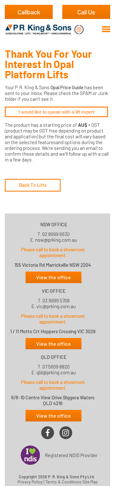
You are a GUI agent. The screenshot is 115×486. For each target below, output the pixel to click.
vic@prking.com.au (56, 306)
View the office (53, 277)
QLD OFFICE (53, 357)
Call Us (86, 12)
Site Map (90, 482)
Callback (29, 12)
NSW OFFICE (53, 224)
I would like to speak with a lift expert (56, 112)
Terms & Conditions (63, 482)
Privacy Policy (30, 482)
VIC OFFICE (53, 291)
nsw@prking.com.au (56, 240)
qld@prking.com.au (56, 372)
